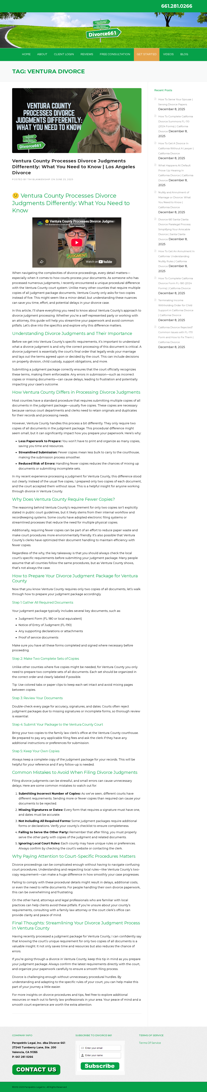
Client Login (64, 54)
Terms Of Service (150, 1042)
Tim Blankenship (38, 179)
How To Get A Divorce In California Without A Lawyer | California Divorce (176, 148)
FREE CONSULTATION (115, 54)
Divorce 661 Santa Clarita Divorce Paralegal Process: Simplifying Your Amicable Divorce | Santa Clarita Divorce (174, 229)
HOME (26, 54)
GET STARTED (147, 54)
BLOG (184, 54)
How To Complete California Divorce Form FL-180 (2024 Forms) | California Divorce (175, 283)
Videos (168, 54)
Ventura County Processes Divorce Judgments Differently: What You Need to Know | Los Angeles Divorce (73, 166)
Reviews (87, 54)
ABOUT (42, 54)
